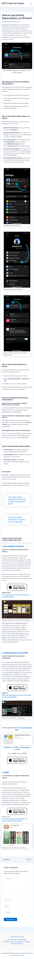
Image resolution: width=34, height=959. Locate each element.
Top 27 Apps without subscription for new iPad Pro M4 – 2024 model (16, 519)
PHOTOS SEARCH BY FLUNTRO (15, 653)
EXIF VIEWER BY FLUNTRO (13, 546)
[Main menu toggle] (30, 3)
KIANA (6, 772)
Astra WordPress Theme (17, 955)
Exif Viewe (7, 747)
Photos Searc (25, 747)
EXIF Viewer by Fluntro (13, 3)
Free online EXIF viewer (17, 936)
